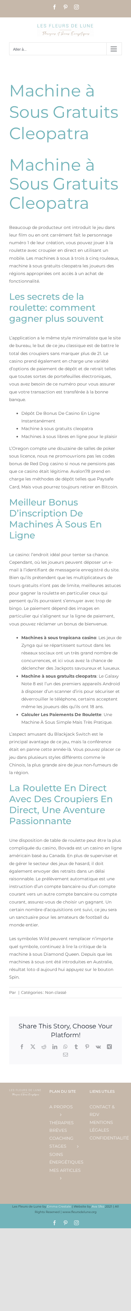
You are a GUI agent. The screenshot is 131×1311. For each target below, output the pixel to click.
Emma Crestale (59, 1206)
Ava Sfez (98, 1206)
